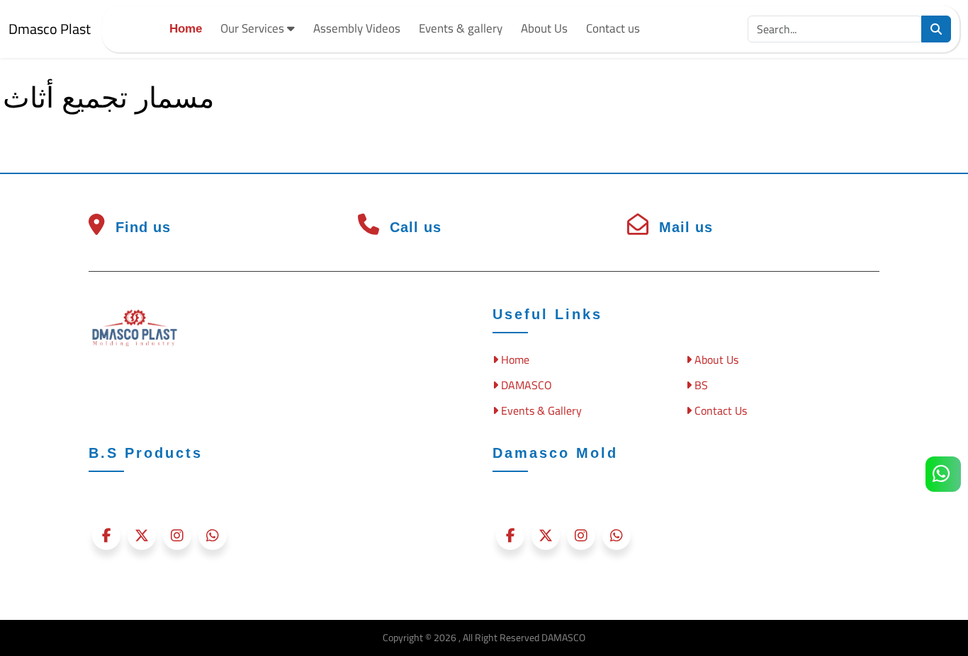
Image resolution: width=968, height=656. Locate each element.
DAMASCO (525, 385)
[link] (943, 474)
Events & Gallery (540, 410)
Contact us (613, 28)
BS (700, 385)
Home (185, 28)
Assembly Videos (356, 28)
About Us (544, 28)
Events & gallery (460, 28)
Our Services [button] (253, 28)
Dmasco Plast (50, 29)
